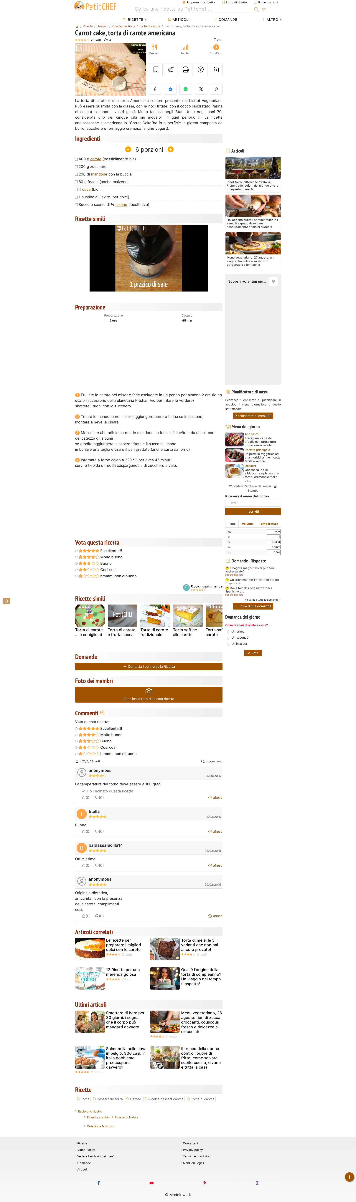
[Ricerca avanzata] (263, 10)
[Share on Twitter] (201, 89)
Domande (227, 19)
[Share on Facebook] (155, 89)
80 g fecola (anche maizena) (104, 182)
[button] (80, 69)
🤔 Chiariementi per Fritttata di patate (252, 580)
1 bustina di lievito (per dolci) (104, 197)
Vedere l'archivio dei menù (252, 486)
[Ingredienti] (6, 601)
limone (121, 204)
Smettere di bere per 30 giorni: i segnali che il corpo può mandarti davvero (125, 1020)
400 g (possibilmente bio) (107, 159)
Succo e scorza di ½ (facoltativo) (114, 204)
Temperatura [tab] (268, 524)
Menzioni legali (193, 1163)
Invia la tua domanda (255, 606)
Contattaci (190, 1143)
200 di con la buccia (105, 174)
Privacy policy (193, 1150)
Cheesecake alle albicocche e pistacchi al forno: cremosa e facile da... (262, 475)
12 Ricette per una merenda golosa (123, 972)
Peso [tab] (232, 524)
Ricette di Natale (126, 1117)
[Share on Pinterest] (216, 89)
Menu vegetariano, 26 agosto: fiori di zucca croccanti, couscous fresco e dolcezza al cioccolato (201, 1022)
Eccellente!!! (110, 551)
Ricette (135, 19)
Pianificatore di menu (251, 416)
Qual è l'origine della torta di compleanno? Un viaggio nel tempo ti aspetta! (201, 976)
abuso (217, 797)
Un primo (238, 631)
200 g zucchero (92, 166)
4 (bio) (89, 189)
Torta (85, 1099)
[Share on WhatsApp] (185, 89)
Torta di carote (202, 1099)
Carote (135, 1099)
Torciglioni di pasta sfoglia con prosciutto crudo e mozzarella (260, 441)
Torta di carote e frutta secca (121, 632)
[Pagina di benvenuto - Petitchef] (77, 26)
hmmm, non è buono (118, 576)
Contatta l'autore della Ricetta (151, 666)
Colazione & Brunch (100, 1126)
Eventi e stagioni (98, 1117)
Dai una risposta (234, 574)
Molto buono (111, 557)
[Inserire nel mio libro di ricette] (156, 70)
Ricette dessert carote (165, 1099)
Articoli (180, 19)
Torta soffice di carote (220, 632)
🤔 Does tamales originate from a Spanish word (249, 590)
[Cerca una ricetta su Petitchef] (256, 9)
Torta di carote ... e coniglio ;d (89, 632)
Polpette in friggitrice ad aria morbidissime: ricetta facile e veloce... (263, 457)
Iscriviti (253, 511)
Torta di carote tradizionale (154, 632)
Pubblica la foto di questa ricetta (148, 699)
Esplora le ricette (90, 1111)
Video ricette (86, 1150)
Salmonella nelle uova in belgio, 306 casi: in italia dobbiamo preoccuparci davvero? (126, 1058)
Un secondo (240, 637)
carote (95, 159)
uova (86, 189)
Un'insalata (239, 643)
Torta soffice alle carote (185, 632)
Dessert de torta (110, 1099)
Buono (105, 563)
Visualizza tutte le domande (261, 599)
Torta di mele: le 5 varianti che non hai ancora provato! (199, 945)
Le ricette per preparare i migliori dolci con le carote (123, 945)
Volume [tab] (247, 524)
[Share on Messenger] (170, 89)
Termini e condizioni (197, 1156)
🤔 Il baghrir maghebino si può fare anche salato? (250, 570)
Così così (107, 569)
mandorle (99, 174)
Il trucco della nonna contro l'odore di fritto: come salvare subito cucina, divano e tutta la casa (201, 1058)
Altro (272, 19)
